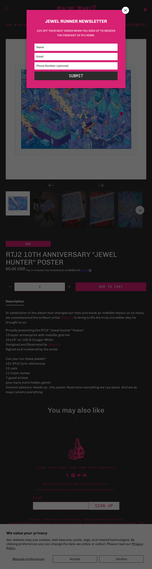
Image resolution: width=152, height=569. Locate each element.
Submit (76, 75)
